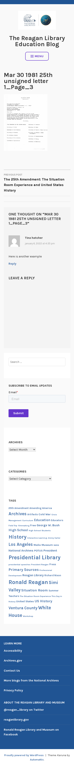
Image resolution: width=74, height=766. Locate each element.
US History (43, 601)
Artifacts (32, 514)
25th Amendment (19, 508)
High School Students (40, 530)
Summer (54, 590)
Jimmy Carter (54, 538)
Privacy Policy (13, 690)
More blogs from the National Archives (31, 680)
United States (25, 601)
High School (18, 530)
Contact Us (12, 670)
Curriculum (27, 520)
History (18, 537)
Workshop (28, 616)
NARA (56, 545)
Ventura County (23, 608)
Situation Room (34, 590)
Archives (18, 513)
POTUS (38, 550)
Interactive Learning (37, 538)
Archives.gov (13, 660)
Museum (47, 545)
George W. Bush (48, 525)
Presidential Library (35, 557)
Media (37, 545)
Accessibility (13, 650)
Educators (57, 520)
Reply (12, 263)
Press (52, 564)
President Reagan (40, 564)
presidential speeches (19, 564)
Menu (39, 56)
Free (33, 525)
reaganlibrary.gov (16, 719)
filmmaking (23, 525)
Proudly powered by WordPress (24, 755)
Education (42, 520)
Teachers (14, 596)
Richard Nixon (52, 575)
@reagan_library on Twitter (24, 709)
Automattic (37, 759)
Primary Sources (24, 569)
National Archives (21, 550)
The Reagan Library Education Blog (37, 41)
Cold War (45, 514)
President (50, 550)
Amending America (40, 508)
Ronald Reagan (28, 582)
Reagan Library (33, 575)
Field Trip (13, 525)
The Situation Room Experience (35, 596)
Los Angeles (21, 544)
